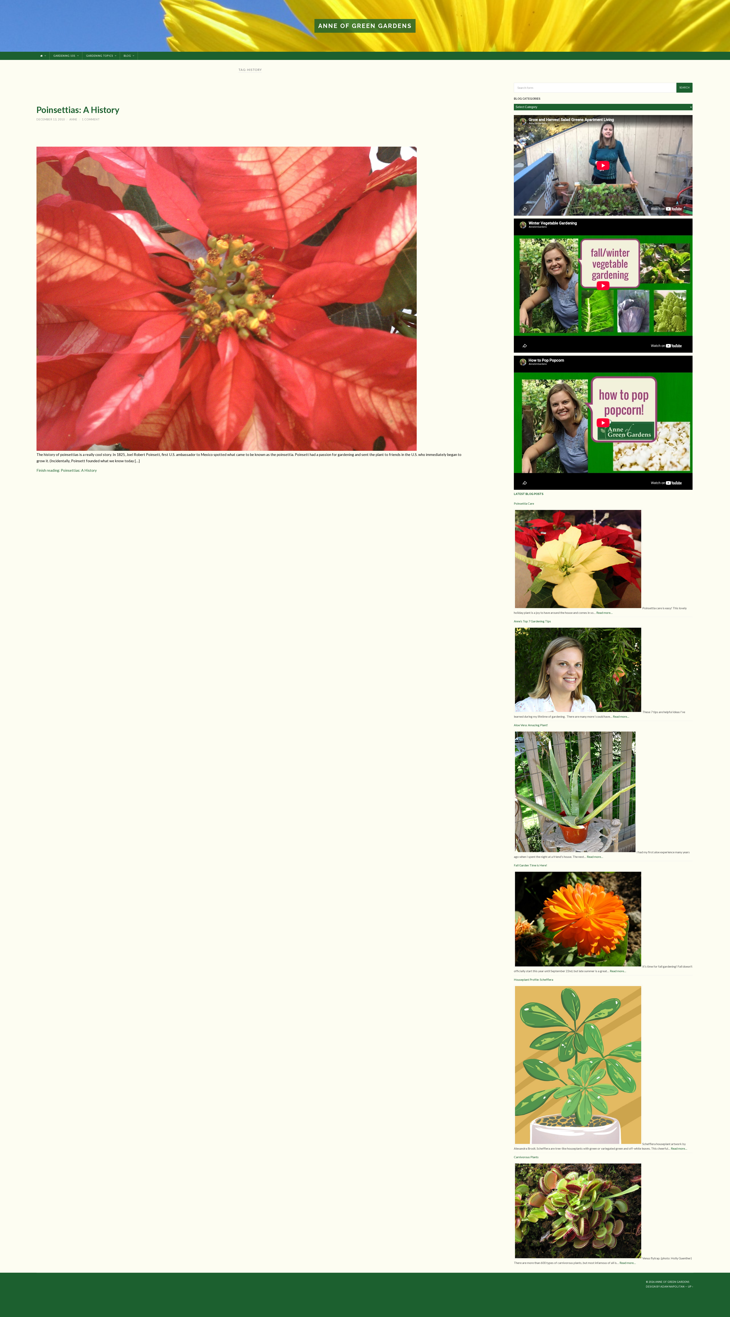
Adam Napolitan (672, 1286)
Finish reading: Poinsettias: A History (66, 470)
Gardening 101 (64, 55)
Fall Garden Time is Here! (530, 865)
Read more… (604, 612)
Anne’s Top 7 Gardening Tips (532, 621)
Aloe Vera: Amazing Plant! (531, 725)
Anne (73, 119)
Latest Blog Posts (528, 493)
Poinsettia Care (524, 503)
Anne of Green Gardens (365, 25)
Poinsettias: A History (77, 110)
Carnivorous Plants (526, 1157)
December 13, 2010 (50, 119)
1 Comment (91, 119)
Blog (127, 55)
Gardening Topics (99, 55)
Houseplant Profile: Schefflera (533, 979)
